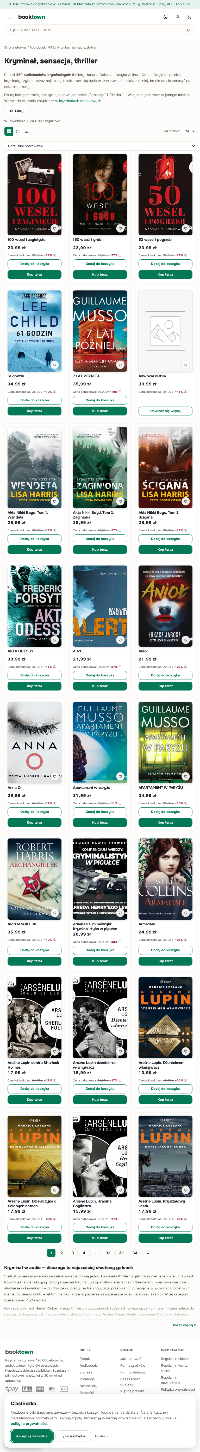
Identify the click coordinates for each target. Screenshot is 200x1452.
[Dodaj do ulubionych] (55, 228)
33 (121, 1253)
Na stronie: (172, 131)
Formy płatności (133, 1372)
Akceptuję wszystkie (31, 1436)
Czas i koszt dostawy (130, 1381)
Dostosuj (101, 1436)
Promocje (87, 1379)
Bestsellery (88, 1386)
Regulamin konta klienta (174, 1368)
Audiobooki (89, 1365)
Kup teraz (34, 274)
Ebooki (85, 1358)
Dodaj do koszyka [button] (34, 263)
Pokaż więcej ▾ (184, 1325)
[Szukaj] (188, 30)
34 (135, 1253)
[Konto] (177, 17)
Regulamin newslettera (170, 1380)
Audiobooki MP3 (42, 47)
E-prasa (86, 1372)
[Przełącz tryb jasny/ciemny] (165, 17)
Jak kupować (130, 1358)
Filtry (19, 111)
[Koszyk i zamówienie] (189, 17)
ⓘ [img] (54, 255)
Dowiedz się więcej (165, 411)
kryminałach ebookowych (80, 101)
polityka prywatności (29, 1423)
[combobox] (100, 30)
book (31, 17)
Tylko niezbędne (73, 1436)
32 (108, 1253)
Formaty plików (132, 1365)
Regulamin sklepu (175, 1358)
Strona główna (15, 47)
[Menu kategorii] (10, 17)
